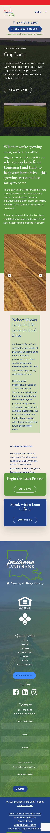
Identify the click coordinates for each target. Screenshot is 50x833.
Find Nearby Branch (25, 714)
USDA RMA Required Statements (25, 828)
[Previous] (9, 275)
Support (24, 656)
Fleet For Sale (25, 664)
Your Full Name (25, 721)
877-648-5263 (25, 710)
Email (25, 734)
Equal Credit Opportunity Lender (25, 813)
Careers (25, 649)
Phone (25, 748)
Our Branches (24, 652)
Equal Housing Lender (25, 817)
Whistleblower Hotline (25, 825)
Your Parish (25, 763)
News (25, 660)
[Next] (40, 275)
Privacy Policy (25, 821)
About (25, 645)
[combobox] (25, 767)
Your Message (25, 774)
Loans (25, 641)
